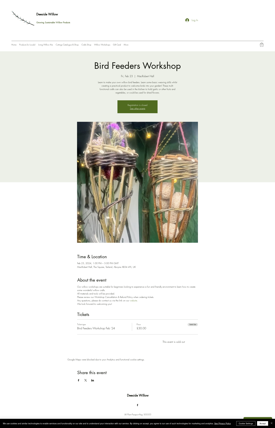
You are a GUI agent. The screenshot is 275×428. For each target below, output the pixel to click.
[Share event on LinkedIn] (92, 380)
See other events (137, 108)
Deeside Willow (47, 14)
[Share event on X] (85, 380)
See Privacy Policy (222, 423)
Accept (263, 423)
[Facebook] (137, 405)
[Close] (271, 423)
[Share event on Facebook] (78, 380)
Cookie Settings (246, 423)
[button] (261, 45)
